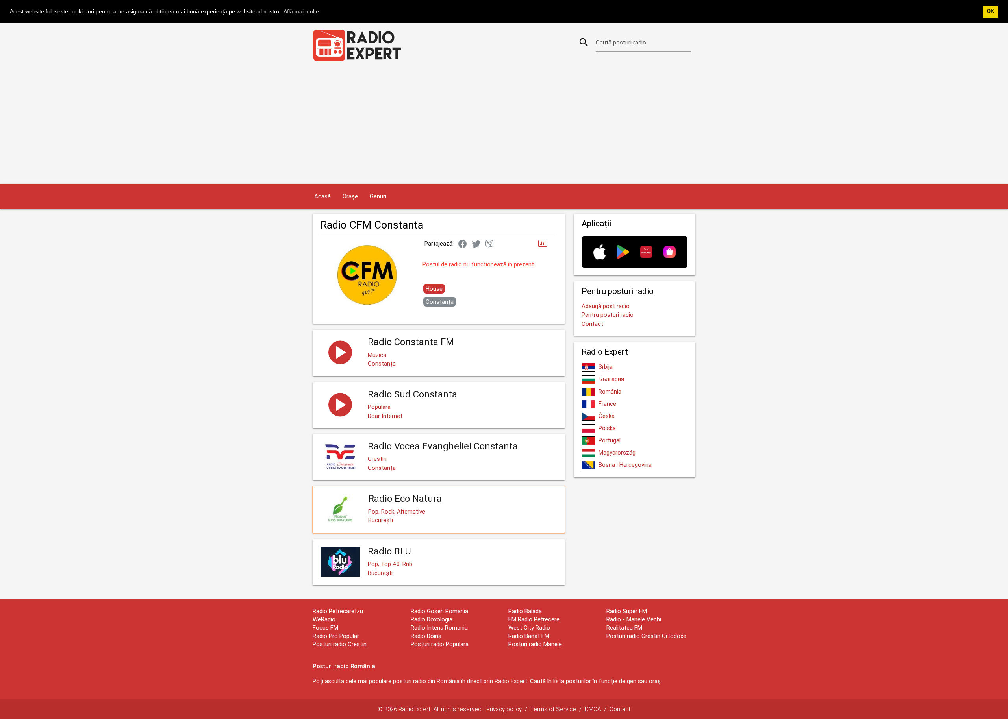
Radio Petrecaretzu (338, 611)
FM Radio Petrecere (534, 619)
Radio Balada (525, 611)
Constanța (440, 301)
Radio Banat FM (528, 636)
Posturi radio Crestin (340, 644)
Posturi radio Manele (535, 644)
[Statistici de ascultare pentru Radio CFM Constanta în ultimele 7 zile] (542, 244)
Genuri (378, 196)
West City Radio (529, 627)
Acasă (322, 196)
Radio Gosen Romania (439, 611)
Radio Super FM (626, 611)
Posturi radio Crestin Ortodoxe (646, 636)
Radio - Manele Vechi (633, 619)
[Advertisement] (504, 125)
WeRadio (324, 619)
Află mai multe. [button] (302, 11)
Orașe (350, 196)
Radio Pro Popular (336, 636)
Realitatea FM (624, 627)
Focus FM (325, 627)
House (434, 288)
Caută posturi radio (621, 42)
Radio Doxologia (431, 619)
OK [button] (990, 11)
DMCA (593, 709)
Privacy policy (504, 709)
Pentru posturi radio (608, 314)
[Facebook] (462, 244)
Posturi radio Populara (440, 644)
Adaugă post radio (606, 306)
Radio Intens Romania (439, 627)
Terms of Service (553, 709)
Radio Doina (426, 636)
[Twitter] (476, 244)
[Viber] (489, 244)
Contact (592, 323)
